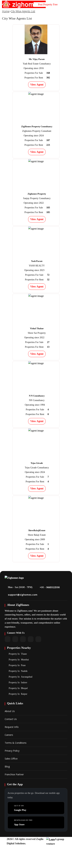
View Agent (36, 84)
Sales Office (11, 758)
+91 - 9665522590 (50, 587)
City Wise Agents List (23, 11)
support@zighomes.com (22, 594)
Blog (7, 766)
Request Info (12, 727)
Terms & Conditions (15, 742)
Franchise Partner (14, 774)
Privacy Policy (12, 750)
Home (5, 11)
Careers (9, 734)
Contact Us (11, 719)
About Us (10, 711)
